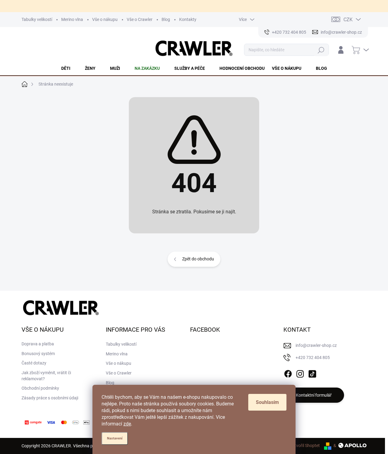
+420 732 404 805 (313, 357)
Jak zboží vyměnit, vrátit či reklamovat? (46, 375)
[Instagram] (300, 372)
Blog (166, 19)
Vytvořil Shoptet (305, 445)
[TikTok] (312, 372)
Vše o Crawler (139, 19)
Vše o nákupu (105, 19)
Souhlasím (267, 402)
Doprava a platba (38, 343)
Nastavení (114, 438)
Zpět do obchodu (198, 258)
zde (127, 424)
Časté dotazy (34, 363)
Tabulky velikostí (37, 19)
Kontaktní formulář (314, 395)
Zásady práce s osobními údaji (50, 397)
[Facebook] (288, 372)
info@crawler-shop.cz (316, 345)
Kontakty (187, 19)
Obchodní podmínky (40, 388)
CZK (348, 19)
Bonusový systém (38, 353)
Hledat (321, 50)
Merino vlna (72, 19)
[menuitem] (69, 68)
